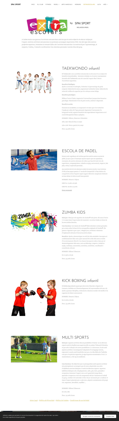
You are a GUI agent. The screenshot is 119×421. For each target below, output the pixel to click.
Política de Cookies (62, 400)
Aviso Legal (34, 400)
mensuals (67, 190)
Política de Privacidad (46, 400)
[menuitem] (33, 5)
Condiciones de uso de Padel (79, 400)
